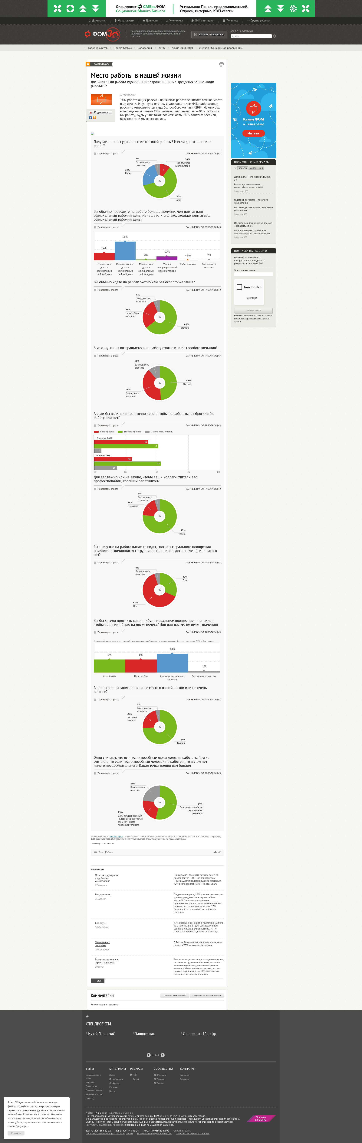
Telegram (160, 1079)
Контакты (184, 1075)
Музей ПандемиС (101, 1034)
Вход (233, 31)
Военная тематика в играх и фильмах (106, 961)
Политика (232, 20)
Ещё (99, 980)
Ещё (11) (90, 1098)
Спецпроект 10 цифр (199, 1034)
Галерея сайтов (97, 47)
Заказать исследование (211, 34)
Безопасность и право (93, 1076)
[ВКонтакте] (90, 117)
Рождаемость (102, 894)
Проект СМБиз (123, 47)
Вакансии (184, 1079)
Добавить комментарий (175, 996)
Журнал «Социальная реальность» (221, 47)
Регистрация (246, 31)
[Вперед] (162, 1055)
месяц (253, 168)
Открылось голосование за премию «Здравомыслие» (253, 224)
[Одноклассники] (95, 117)
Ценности (152, 20)
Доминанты (99, 20)
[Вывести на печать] (221, 64)
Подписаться (254, 310)
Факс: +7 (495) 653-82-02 (156, 1130)
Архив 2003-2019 (182, 47)
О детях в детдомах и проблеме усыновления (106, 878)
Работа (109, 852)
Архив (136, 1079)
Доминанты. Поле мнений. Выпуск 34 (252, 178)
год (261, 168)
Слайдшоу (114, 1083)
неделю (243, 168)
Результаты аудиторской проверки (104, 1125)
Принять (16, 1133)
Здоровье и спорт (94, 1090)
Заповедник (145, 47)
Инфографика (116, 1079)
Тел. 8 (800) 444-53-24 (127, 1130)
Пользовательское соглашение (192, 1133)
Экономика (176, 20)
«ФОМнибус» (116, 836)
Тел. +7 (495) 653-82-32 (98, 1130)
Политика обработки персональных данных (109, 1133)
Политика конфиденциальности (154, 1133)
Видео (112, 1075)
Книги (162, 47)
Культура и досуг (94, 1094)
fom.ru (131, 1116)
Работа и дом (101, 64)
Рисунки (113, 1087)
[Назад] (149, 1055)
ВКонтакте (161, 1075)
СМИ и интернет (205, 20)
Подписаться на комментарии (207, 996)
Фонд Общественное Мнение (117, 1113)
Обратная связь (182, 1130)
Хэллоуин (100, 923)
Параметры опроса (107, 153)
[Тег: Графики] (215, 852)
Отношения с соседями (102, 944)
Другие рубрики (260, 20)
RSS (135, 1075)
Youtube (160, 1083)
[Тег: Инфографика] (219, 852)
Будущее (90, 1082)
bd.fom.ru (164, 1116)
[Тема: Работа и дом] (88, 64)
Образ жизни (126, 20)
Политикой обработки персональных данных (251, 320)
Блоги (112, 1091)
